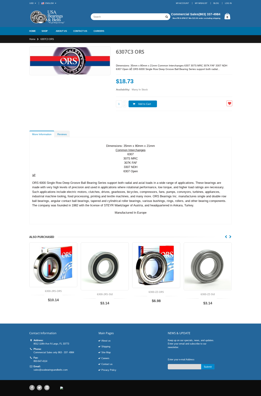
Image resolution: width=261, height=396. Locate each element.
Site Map (106, 352)
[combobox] (125, 16)
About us (106, 340)
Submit (208, 366)
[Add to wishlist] (229, 103)
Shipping (105, 346)
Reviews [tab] (62, 134)
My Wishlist (201, 3)
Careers (105, 358)
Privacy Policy (108, 370)
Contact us (107, 364)
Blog (216, 3)
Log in (228, 3)
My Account (182, 3)
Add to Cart (144, 103)
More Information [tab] (41, 134)
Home (32, 39)
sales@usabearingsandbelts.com (51, 369)
